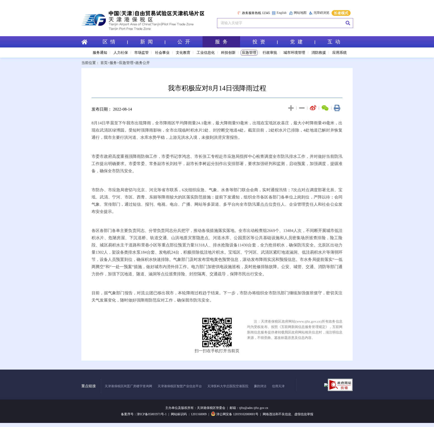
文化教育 (183, 52)
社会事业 (162, 52)
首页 (104, 63)
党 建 (296, 42)
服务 (113, 63)
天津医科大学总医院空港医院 (227, 386)
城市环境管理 (294, 52)
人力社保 (120, 52)
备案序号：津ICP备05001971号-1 (144, 414)
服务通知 (100, 52)
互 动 (334, 42)
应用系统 (339, 52)
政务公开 (142, 63)
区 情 (109, 42)
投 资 (258, 42)
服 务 (221, 42)
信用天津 (278, 386)
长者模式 (341, 13)
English (281, 12)
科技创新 (228, 52)
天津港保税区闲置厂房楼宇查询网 (128, 386)
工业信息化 (206, 52)
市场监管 (141, 52)
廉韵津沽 (260, 386)
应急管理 (249, 52)
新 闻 (146, 42)
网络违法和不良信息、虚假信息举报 (288, 414)
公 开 (183, 42)
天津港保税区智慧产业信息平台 (180, 386)
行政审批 (270, 52)
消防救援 (318, 52)
